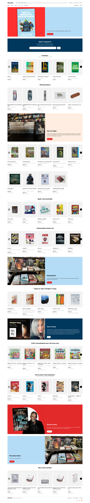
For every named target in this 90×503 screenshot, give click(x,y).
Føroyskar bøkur (15, 456)
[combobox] (41, 3)
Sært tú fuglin (52, 131)
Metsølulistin (76, 5)
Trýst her (49, 282)
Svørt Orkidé (51, 327)
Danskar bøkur (52, 424)
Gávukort (80, 5)
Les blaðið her (50, 34)
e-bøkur (12, 5)
